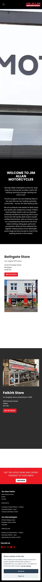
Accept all (21, 571)
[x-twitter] (8, 547)
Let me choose (26, 566)
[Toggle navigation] (4, 4)
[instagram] (5, 547)
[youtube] (11, 547)
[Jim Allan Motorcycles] (33, 4)
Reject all (21, 576)
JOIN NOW (21, 480)
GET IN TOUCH (11, 274)
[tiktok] (14, 547)
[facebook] (2, 547)
